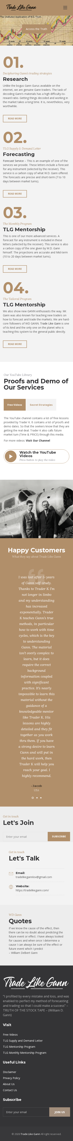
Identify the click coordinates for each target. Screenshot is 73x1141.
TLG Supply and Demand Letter (23, 1040)
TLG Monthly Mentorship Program (24, 1053)
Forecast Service (13, 161)
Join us (60, 1112)
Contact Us (10, 1090)
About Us (9, 1084)
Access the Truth (36, 29)
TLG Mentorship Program (19, 1046)
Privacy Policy (11, 1078)
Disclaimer (9, 1072)
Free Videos (10, 1034)
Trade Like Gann (50, 323)
